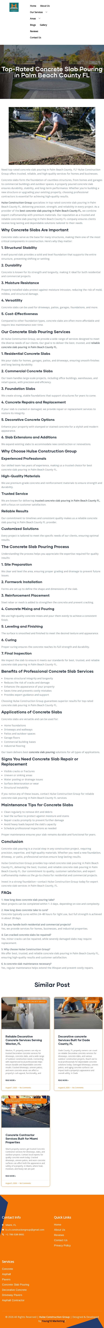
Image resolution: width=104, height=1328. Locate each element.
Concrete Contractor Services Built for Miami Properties (22, 1138)
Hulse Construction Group (16, 202)
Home (33, 5)
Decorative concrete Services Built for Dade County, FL (74, 1040)
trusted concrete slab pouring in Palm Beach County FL (67, 500)
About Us (45, 5)
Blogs (33, 24)
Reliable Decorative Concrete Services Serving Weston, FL (24, 1040)
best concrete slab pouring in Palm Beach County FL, (51, 210)
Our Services (36, 12)
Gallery (43, 24)
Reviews (34, 31)
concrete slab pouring (42, 752)
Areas (33, 18)
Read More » (11, 1080)
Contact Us (35, 37)
